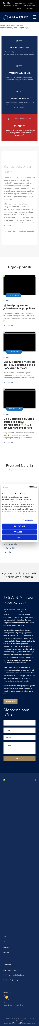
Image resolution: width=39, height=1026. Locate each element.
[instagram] (12, 8)
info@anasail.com (29, 5)
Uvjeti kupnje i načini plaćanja (14, 975)
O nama (6, 942)
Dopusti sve (19, 526)
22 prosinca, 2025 (14, 409)
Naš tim (6, 947)
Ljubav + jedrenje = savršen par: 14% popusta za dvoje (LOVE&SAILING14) (20, 365)
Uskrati (19, 538)
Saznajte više (5, 25)
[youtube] (9, 8)
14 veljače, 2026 (13, 352)
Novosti (6, 300)
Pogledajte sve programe (18, 470)
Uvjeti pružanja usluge (11, 980)
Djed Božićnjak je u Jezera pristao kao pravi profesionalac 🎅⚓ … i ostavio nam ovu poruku (19, 423)
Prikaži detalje (28, 520)
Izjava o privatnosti (10, 970)
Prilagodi (18, 532)
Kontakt (6, 953)
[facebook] (6, 8)
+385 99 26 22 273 (28, 3)
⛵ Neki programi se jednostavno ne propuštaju (19, 307)
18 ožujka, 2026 (13, 295)
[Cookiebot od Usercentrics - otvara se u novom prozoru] (28, 487)
